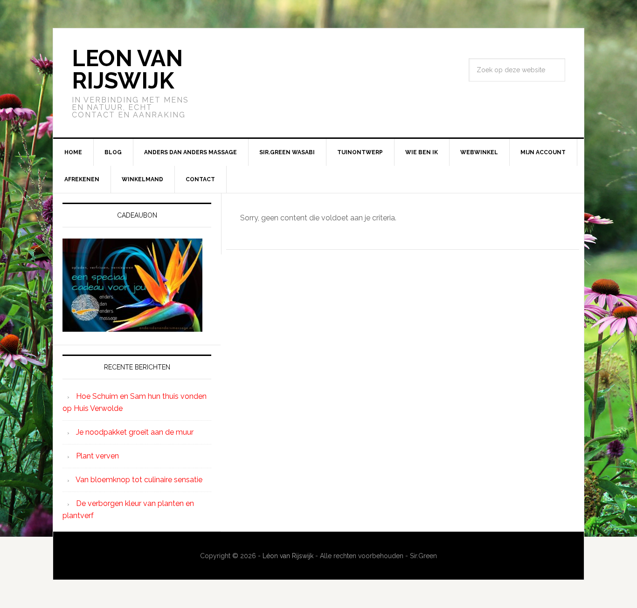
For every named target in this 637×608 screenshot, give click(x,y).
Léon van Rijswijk (288, 556)
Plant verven (97, 455)
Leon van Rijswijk (127, 69)
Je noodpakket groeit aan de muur (135, 432)
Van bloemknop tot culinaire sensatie (139, 479)
